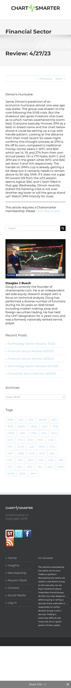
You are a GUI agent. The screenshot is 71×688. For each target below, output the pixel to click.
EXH (30, 440)
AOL (21, 419)
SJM (51, 460)
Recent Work (17, 580)
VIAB (60, 466)
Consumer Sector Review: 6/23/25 (32, 373)
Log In (12, 602)
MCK (52, 446)
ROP (30, 460)
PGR (42, 453)
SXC (19, 466)
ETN (20, 440)
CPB (55, 426)
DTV (10, 440)
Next (59, 78)
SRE (60, 460)
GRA (51, 440)
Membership (17, 573)
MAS (42, 446)
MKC (10, 453)
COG (45, 426)
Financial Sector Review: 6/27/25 (31, 351)
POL (10, 460)
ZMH (33, 473)
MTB (21, 453)
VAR (49, 466)
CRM (22, 433)
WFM (10, 473)
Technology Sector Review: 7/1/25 (31, 343)
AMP (10, 419)
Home (12, 558)
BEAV (21, 426)
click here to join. (48, 211)
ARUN (42, 419)
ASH (54, 419)
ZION (22, 473)
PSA (20, 460)
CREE (10, 433)
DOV (54, 433)
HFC (10, 446)
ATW (10, 426)
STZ (9, 466)
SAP (41, 460)
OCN (32, 453)
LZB (31, 446)
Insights (13, 565)
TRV (39, 466)
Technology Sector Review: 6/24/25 (33, 366)
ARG (31, 419)
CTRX (33, 433)
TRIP (30, 466)
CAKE (33, 426)
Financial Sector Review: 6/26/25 (31, 358)
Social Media (17, 595)
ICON (21, 446)
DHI (43, 433)
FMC (40, 440)
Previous (46, 78)
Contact (13, 588)
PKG (52, 453)
